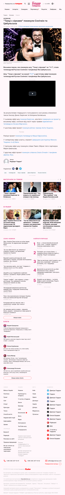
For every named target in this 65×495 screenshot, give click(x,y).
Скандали (24, 9)
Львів (34, 394)
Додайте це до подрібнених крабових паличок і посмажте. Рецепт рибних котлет (17, 273)
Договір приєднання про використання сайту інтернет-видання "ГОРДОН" (24, 453)
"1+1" (32, 74)
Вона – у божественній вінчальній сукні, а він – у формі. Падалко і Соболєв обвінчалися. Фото (47, 244)
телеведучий (12, 172)
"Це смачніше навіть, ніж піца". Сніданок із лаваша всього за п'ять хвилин (16, 267)
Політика (6, 394)
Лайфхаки (53, 9)
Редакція (6, 435)
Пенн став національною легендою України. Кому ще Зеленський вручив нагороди (17, 296)
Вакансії (6, 432)
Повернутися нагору (51, 464)
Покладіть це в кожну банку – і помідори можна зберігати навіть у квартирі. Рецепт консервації (48, 253)
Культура (6, 407)
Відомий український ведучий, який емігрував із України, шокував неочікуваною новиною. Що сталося (52, 224)
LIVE (19, 409)
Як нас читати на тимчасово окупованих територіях (9, 448)
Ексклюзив (21, 412)
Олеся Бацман (55, 415)
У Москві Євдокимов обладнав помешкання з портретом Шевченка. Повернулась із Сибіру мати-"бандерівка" (17, 329)
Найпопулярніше (40, 238)
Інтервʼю (15, 9)
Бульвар (11, 15)
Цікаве (6, 424)
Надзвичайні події (9, 417)
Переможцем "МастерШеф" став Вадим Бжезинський (50, 195)
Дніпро (34, 407)
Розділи (20, 387)
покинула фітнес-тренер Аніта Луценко (37, 128)
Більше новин (17, 317)
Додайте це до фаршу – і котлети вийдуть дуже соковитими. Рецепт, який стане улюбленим (48, 281)
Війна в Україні (8, 390)
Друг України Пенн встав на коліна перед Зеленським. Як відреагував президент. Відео (12, 224)
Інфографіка (7, 421)
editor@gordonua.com (54, 461)
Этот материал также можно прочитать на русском (36, 26)
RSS (51, 426)
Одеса (34, 397)
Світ (5, 400)
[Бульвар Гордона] (36, 4)
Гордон (5, 15)
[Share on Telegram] (20, 168)
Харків (34, 404)
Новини (7, 9)
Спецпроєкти (22, 429)
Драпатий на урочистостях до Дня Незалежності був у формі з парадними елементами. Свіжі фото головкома (48, 271)
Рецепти (44, 9)
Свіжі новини (9, 238)
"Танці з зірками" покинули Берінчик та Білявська (11, 195)
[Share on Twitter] (17, 168)
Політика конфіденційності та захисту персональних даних (24, 445)
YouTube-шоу (22, 426)
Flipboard (53, 422)
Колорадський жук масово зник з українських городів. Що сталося (14, 303)
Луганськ (35, 414)
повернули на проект (50, 119)
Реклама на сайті (9, 439)
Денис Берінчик (32, 172)
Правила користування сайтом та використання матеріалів (24, 437)
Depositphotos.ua (25, 479)
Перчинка (34, 9)
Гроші (5, 397)
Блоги (6, 321)
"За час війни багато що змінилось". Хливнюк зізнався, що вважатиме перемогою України (14, 251)
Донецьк (35, 400)
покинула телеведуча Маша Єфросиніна (31, 136)
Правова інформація (10, 442)
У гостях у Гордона (24, 399)
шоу (5, 172)
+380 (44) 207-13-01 (12, 461)
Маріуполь (35, 411)
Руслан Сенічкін (42, 172)
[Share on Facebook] (13, 168)
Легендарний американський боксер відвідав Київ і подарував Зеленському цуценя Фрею (15, 289)
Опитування (22, 423)
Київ (33, 390)
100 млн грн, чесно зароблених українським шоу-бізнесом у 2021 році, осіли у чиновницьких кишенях (17, 372)
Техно (5, 411)
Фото (19, 416)
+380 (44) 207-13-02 (33, 461)
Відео (20, 419)
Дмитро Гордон (55, 390)
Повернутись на (10, 3)
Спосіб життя (8, 414)
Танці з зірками (21, 172)
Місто (34, 387)
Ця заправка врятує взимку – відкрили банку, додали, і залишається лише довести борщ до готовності (17, 311)
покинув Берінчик (27, 119)
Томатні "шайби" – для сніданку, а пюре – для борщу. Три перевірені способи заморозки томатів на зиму (16, 281)
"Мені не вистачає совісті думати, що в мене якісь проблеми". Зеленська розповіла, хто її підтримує (49, 262)
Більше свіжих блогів (17, 378)
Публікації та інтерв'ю (22, 394)
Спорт (6, 404)
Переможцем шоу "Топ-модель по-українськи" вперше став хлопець (32, 195)
